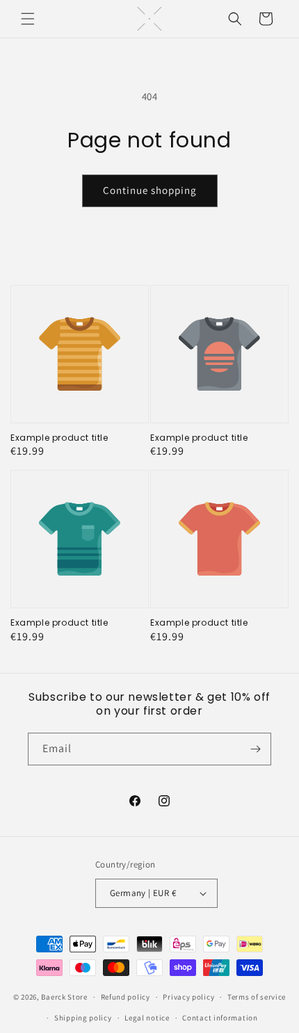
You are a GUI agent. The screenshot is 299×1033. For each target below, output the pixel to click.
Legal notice (146, 1018)
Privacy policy (188, 997)
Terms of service (256, 997)
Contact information (219, 1018)
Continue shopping (150, 190)
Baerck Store (64, 997)
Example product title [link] (59, 438)
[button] (28, 18)
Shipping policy (83, 1018)
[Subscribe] (255, 749)
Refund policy (125, 997)
